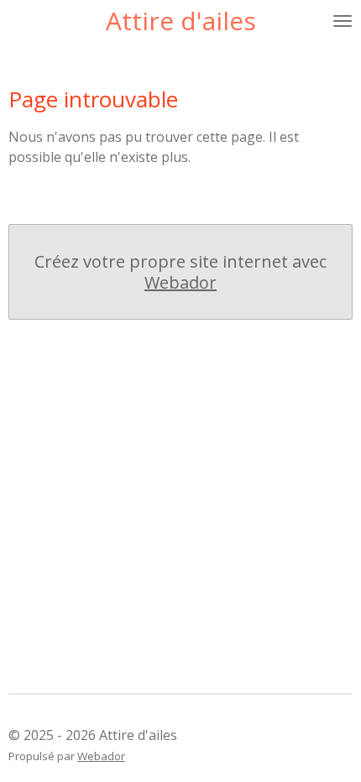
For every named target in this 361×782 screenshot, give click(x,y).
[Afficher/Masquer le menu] (342, 21)
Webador (180, 282)
